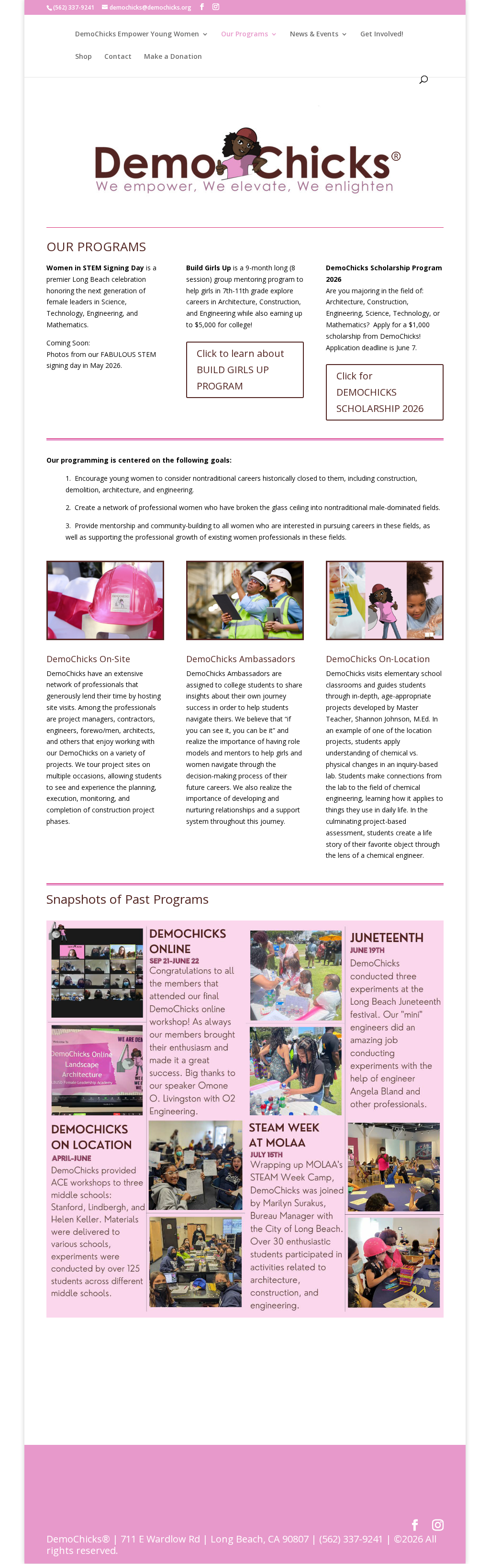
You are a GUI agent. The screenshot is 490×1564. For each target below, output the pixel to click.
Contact (118, 57)
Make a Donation (173, 57)
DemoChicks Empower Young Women (137, 34)
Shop (83, 57)
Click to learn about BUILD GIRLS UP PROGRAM (240, 369)
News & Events (314, 34)
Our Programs (244, 34)
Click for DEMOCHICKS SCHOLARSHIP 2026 (379, 392)
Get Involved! (381, 34)
